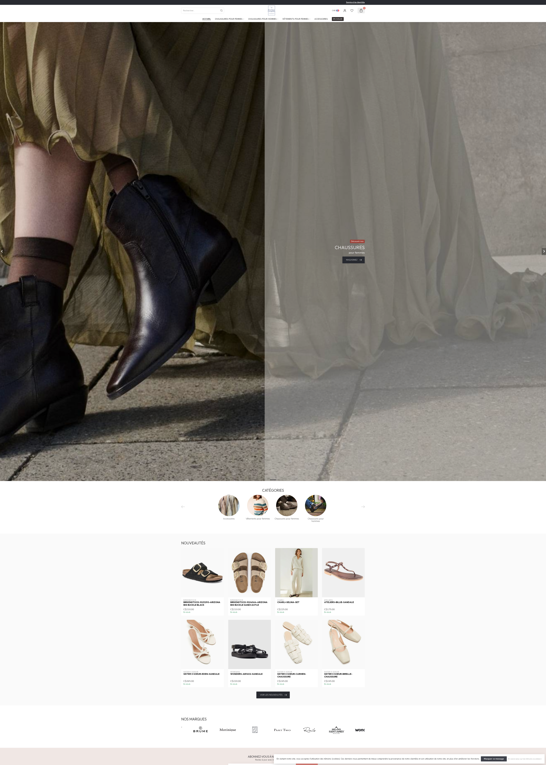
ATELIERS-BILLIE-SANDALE (339, 602)
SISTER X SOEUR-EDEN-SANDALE (201, 674)
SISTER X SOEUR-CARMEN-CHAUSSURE (291, 675)
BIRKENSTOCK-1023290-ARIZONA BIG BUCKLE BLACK (201, 603)
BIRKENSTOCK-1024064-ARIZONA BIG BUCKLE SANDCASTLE (248, 603)
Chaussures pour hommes (262, 19)
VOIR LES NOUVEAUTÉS (271, 695)
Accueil (206, 19)
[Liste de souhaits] (351, 10)
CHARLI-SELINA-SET (288, 602)
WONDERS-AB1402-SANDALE (246, 674)
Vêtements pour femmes (295, 19)
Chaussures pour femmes (228, 19)
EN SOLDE (338, 19)
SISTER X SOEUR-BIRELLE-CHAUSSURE (338, 675)
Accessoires (321, 19)
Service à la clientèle (355, 2)
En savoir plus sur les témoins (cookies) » (525, 759)
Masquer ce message (494, 758)
